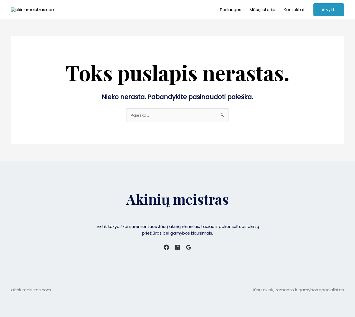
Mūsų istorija (262, 9)
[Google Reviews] (188, 247)
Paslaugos (230, 9)
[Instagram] (177, 247)
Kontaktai (294, 9)
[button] (328, 9)
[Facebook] (166, 247)
